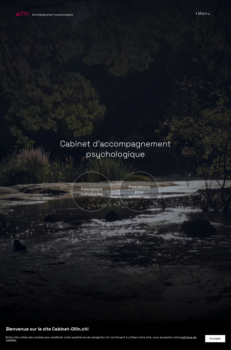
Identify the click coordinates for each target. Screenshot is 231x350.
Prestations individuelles (92, 191)
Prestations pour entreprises (139, 191)
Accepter (215, 338)
